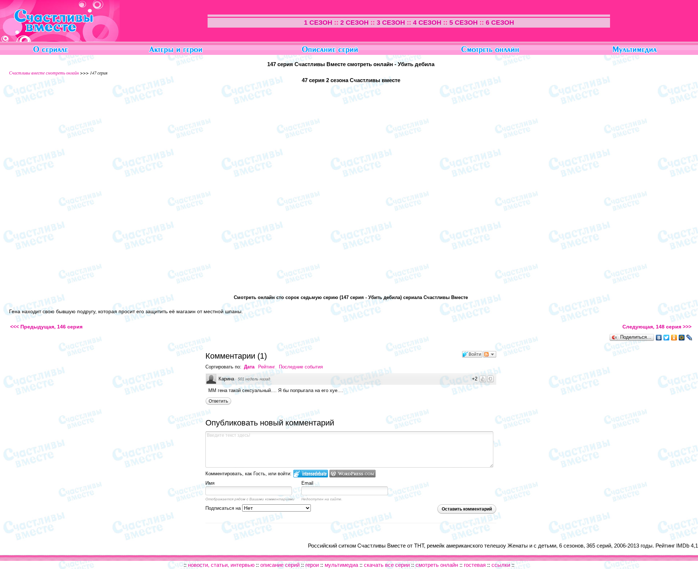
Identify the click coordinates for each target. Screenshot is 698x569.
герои (312, 565)
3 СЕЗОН (391, 22)
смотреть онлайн (437, 565)
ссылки (501, 565)
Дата (249, 367)
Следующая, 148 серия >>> (656, 327)
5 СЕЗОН (463, 22)
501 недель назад (254, 379)
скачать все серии (387, 565)
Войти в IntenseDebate (310, 473)
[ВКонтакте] (659, 337)
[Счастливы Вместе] (60, 40)
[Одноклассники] (674, 337)
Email (307, 483)
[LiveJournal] (689, 337)
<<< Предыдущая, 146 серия (46, 327)
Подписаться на (223, 508)
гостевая (475, 565)
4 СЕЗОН (427, 22)
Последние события (301, 367)
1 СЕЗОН (318, 22)
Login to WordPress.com (352, 473)
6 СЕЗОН (500, 22)
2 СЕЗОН (354, 22)
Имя (209, 483)
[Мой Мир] (682, 337)
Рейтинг (266, 367)
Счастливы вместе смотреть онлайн (44, 73)
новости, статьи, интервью (221, 565)
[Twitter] (666, 337)
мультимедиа (341, 565)
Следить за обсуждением (489, 354)
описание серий (280, 565)
